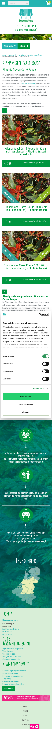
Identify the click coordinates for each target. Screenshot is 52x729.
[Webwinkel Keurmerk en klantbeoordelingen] (26, 696)
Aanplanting (6, 679)
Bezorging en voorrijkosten (12, 676)
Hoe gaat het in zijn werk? (12, 656)
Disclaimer (25, 715)
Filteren (22, 46)
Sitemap (25, 706)
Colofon (25, 711)
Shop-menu (8, 46)
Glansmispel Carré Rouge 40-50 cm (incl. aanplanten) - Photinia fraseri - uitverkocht (26, 151)
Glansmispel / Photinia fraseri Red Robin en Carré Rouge (25, 55)
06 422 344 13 (7, 634)
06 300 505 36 (7, 632)
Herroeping (8, 688)
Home (4, 55)
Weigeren (26, 412)
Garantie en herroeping (10, 681)
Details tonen (39, 389)
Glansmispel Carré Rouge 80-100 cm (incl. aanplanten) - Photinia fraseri (26, 208)
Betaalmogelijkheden (10, 673)
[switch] (45, 364)
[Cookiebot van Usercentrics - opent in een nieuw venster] (38, 314)
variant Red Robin (29, 83)
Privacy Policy (25, 720)
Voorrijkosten (7, 651)
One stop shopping (9, 654)
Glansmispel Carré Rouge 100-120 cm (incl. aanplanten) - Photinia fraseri (26, 267)
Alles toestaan (26, 396)
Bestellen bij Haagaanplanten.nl (14, 671)
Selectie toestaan (26, 404)
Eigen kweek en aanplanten (12, 648)
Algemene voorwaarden (11, 659)
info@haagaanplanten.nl (10, 629)
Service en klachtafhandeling (13, 684)
